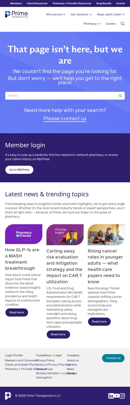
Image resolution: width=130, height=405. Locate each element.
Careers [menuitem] (111, 24)
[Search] (120, 96)
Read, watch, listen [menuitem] (109, 14)
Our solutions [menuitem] (79, 14)
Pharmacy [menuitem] (90, 24)
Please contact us (65, 118)
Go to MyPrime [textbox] (19, 170)
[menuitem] (16, 3)
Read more (16, 312)
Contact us (113, 358)
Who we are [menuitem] (54, 14)
